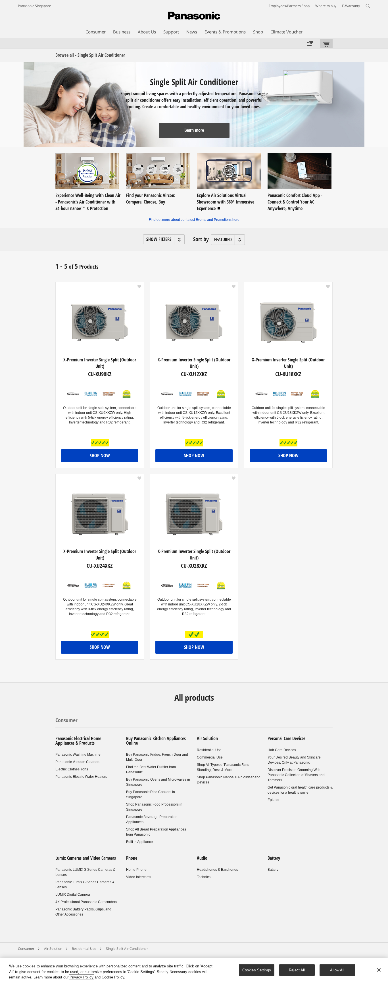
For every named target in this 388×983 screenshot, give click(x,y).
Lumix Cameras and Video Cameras (85, 858)
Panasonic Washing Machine (78, 755)
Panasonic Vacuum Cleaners (77, 762)
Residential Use (209, 750)
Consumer (66, 720)
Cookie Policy (113, 977)
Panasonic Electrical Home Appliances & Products (78, 740)
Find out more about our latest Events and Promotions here (194, 220)
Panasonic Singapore (34, 5)
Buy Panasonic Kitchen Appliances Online (156, 740)
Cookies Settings (256, 970)
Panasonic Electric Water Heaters (81, 777)
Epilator (273, 800)
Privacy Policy (81, 977)
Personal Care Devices (286, 738)
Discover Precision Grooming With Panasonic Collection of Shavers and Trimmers (296, 775)
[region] (194, 970)
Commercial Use (210, 757)
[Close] (379, 970)
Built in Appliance (139, 842)
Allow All (337, 970)
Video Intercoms (138, 877)
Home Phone (136, 870)
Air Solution (207, 738)
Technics (203, 877)
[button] (164, 239)
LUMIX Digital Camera (72, 895)
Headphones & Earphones (217, 870)
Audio (202, 858)
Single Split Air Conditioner (127, 948)
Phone (131, 858)
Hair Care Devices (282, 750)
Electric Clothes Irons (71, 769)
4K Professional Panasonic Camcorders (86, 902)
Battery (274, 858)
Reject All (297, 970)
